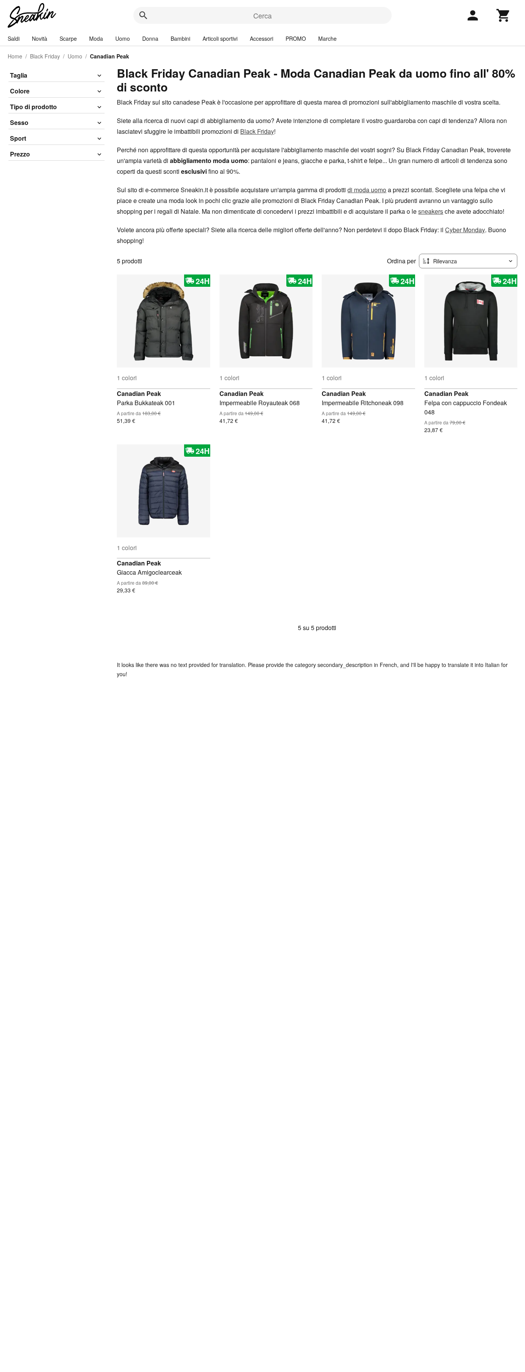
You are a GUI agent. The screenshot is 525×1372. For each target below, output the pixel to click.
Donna (150, 38)
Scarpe (68, 38)
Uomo (122, 38)
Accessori (261, 38)
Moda (96, 38)
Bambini (180, 38)
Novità (39, 38)
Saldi (14, 38)
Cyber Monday (465, 229)
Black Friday (45, 56)
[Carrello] (503, 15)
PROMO (296, 38)
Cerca (262, 15)
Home (15, 56)
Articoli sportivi (220, 38)
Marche (327, 38)
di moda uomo (366, 189)
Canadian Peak (139, 393)
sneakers (430, 211)
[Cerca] (143, 15)
